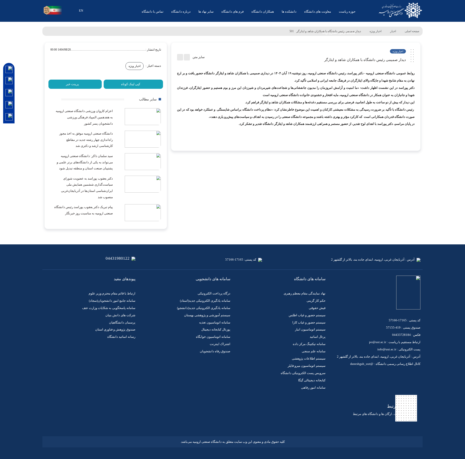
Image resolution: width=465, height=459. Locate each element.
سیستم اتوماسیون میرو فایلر (307, 366)
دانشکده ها (289, 11)
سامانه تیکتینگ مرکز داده (309, 344)
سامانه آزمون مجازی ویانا (339, 33)
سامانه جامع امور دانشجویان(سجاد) (112, 300)
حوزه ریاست (347, 11)
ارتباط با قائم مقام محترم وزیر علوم (112, 293)
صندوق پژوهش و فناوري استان (115, 329)
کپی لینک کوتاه (130, 84)
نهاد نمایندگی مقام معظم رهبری (305, 293)
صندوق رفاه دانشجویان (215, 351)
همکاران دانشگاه (262, 11)
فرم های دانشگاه (232, 11)
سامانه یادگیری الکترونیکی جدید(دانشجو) (203, 308)
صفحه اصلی (412, 31)
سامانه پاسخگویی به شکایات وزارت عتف (108, 308)
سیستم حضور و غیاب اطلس (307, 315)
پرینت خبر (72, 84)
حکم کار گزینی (316, 300)
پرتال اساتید (318, 337)
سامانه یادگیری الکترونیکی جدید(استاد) (205, 300)
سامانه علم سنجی (314, 351)
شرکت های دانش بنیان (120, 315)
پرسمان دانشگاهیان (122, 322)
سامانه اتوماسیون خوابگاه (213, 337)
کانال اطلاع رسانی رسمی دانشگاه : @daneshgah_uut (385, 364)
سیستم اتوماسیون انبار (310, 329)
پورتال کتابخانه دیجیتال (215, 329)
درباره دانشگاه (181, 11)
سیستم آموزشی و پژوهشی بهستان (207, 315)
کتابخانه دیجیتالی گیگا (312, 380)
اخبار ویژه (375, 31)
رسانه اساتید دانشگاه (121, 337)
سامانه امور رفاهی (313, 387)
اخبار (393, 31)
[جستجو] (67, 11)
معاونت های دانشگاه (317, 11)
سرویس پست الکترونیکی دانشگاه (303, 373)
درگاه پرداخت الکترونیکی (214, 293)
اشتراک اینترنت (220, 344)
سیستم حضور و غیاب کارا (309, 322)
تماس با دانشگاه (152, 11)
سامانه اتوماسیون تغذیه (214, 322)
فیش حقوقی (317, 308)
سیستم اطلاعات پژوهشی (309, 358)
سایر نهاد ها (206, 11)
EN (81, 10)
